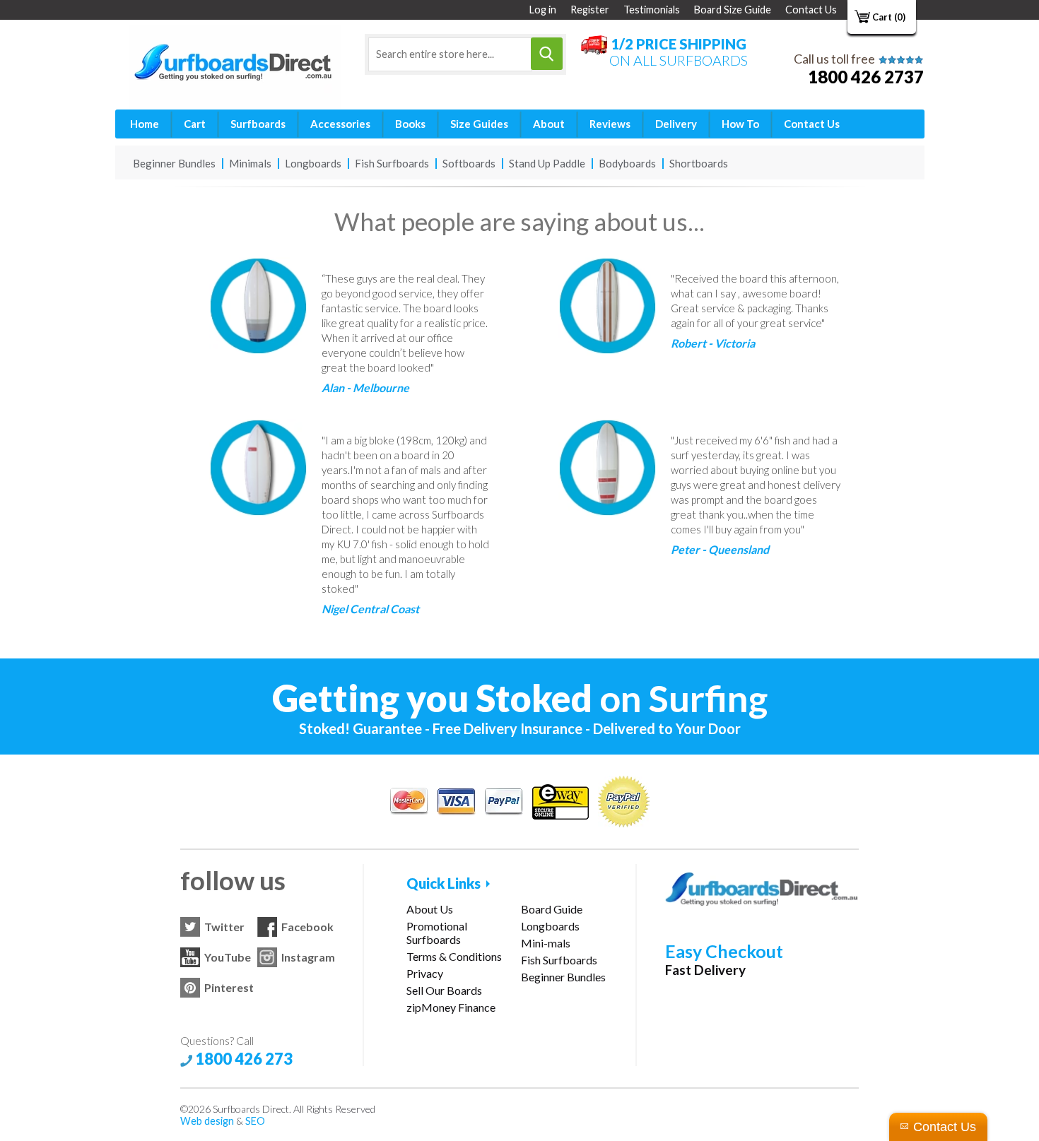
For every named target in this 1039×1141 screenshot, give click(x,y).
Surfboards (258, 123)
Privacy (424, 973)
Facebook (307, 926)
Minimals (250, 163)
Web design (207, 1121)
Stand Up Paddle (547, 163)
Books (410, 123)
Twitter (224, 926)
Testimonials (651, 10)
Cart (195, 123)
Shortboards (698, 163)
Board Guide (551, 909)
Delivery (676, 123)
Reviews (609, 123)
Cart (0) (888, 17)
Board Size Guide (732, 10)
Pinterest (229, 987)
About (549, 123)
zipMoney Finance (450, 1007)
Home (144, 123)
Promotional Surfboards (436, 932)
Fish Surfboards (392, 163)
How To (740, 123)
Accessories (340, 123)
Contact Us (811, 10)
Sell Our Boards (444, 990)
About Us (429, 909)
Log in (542, 10)
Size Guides (479, 123)
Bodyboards (627, 163)
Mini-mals (545, 943)
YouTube (227, 957)
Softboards (468, 163)
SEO (255, 1121)
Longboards (313, 163)
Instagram (308, 957)
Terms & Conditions (454, 956)
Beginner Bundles (174, 163)
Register (589, 10)
